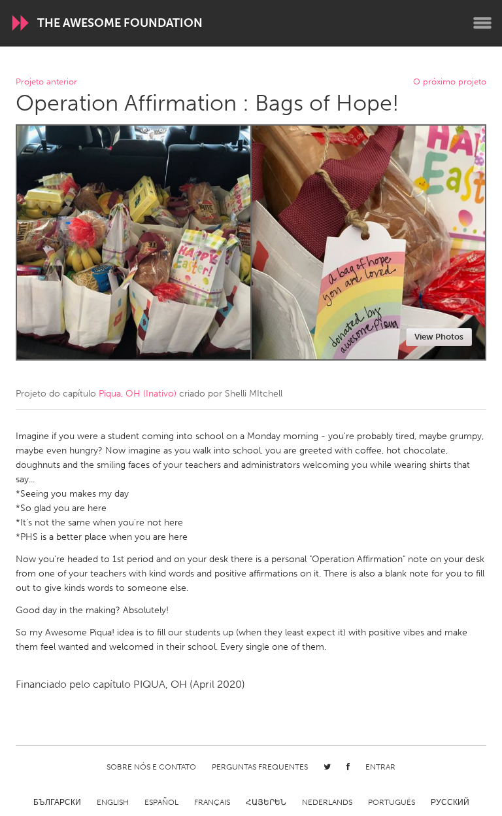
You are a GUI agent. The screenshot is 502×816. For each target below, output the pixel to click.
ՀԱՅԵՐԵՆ (266, 802)
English (113, 802)
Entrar (380, 767)
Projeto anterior (46, 82)
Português (391, 802)
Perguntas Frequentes (260, 767)
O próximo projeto (449, 82)
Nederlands (327, 802)
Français (212, 802)
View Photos (438, 337)
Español (161, 802)
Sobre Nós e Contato (151, 767)
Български (57, 802)
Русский (450, 802)
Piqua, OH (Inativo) (137, 393)
